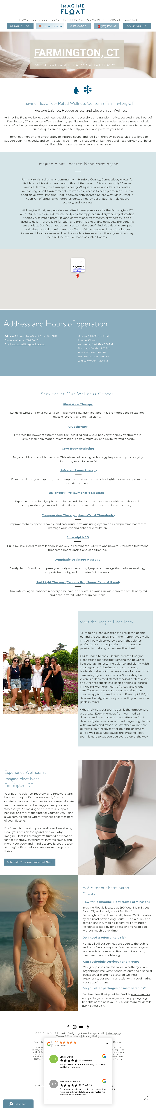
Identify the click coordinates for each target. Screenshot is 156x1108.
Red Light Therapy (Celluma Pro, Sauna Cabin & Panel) (78, 582)
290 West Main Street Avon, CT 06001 (36, 336)
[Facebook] (68, 1027)
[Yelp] (87, 1027)
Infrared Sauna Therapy (78, 470)
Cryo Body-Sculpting (78, 448)
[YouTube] (81, 1027)
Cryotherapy (78, 426)
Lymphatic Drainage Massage (77, 559)
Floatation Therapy (78, 404)
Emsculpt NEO (78, 537)
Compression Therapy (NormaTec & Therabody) (78, 515)
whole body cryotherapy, (73, 214)
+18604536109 (30, 340)
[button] (96, 20)
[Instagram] (74, 1027)
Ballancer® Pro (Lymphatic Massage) (77, 492)
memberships (140, 994)
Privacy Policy (91, 1036)
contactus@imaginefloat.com (28, 344)
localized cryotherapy (105, 214)
